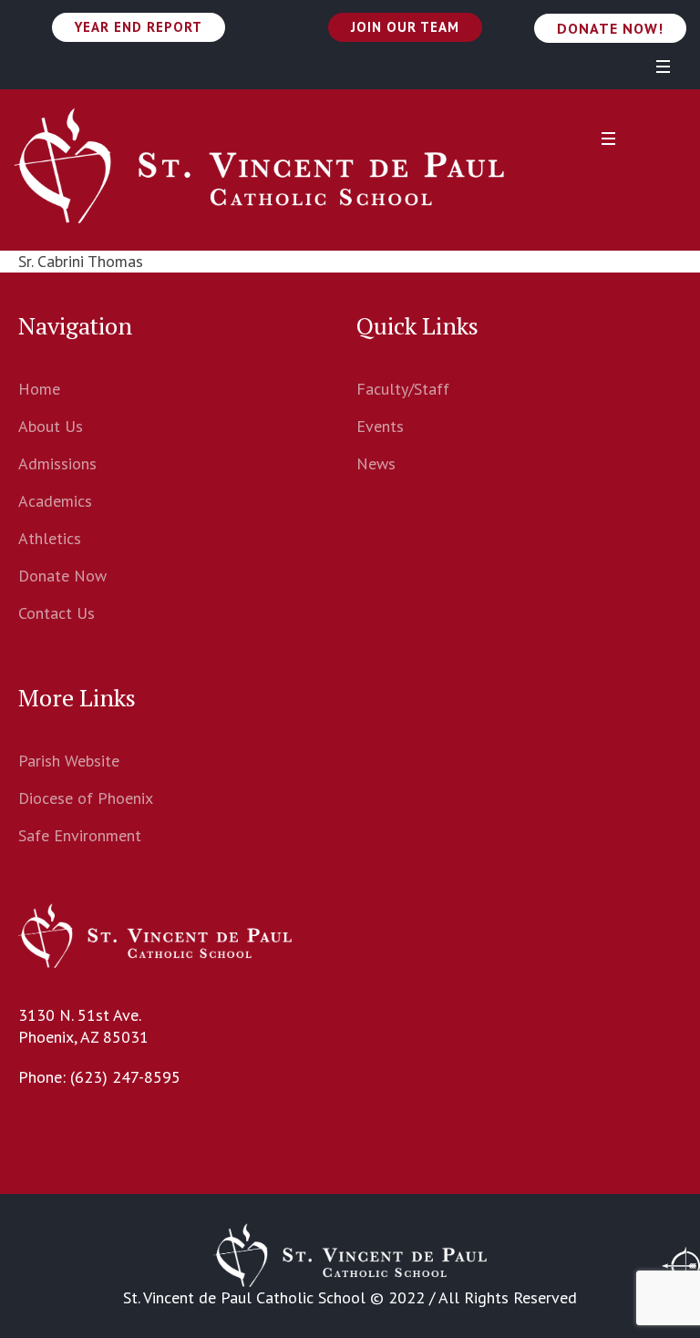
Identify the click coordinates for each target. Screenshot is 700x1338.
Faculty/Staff (402, 388)
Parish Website (68, 760)
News (376, 463)
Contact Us (56, 612)
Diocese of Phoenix (85, 797)
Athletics (49, 538)
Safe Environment (79, 835)
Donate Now (62, 575)
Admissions (57, 463)
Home (39, 388)
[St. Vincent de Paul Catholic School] (259, 165)
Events (380, 426)
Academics (55, 500)
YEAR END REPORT (138, 27)
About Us (50, 426)
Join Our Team (405, 27)
